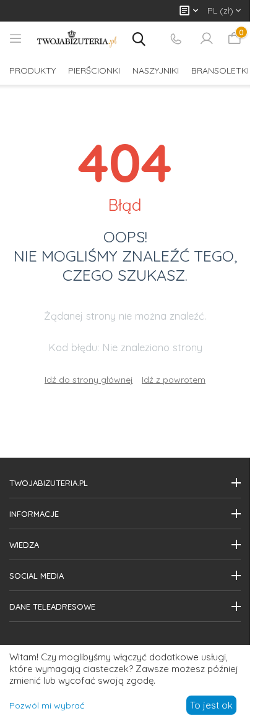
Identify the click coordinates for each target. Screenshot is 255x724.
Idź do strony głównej (89, 379)
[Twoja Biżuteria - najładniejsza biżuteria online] (77, 39)
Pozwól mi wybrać (46, 705)
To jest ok (211, 705)
